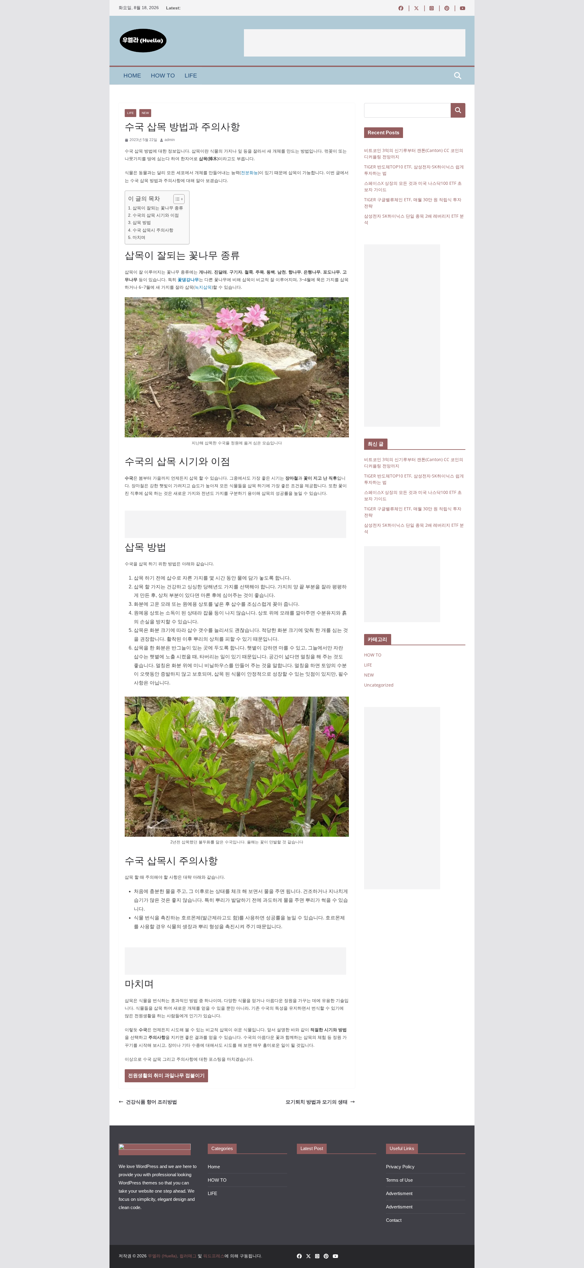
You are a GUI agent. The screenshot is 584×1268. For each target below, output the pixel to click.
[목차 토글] (176, 199)
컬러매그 (187, 1255)
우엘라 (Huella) (162, 1255)
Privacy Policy (400, 1166)
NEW (145, 113)
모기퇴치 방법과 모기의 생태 (317, 1101)
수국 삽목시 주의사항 (153, 230)
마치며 (139, 237)
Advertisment (399, 1193)
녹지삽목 (203, 287)
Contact (393, 1220)
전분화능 (249, 172)
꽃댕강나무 (188, 279)
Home (132, 75)
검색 (458, 110)
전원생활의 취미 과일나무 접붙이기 (166, 1075)
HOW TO (163, 75)
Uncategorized (379, 685)
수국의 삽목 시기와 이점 (156, 215)
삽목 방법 (142, 222)
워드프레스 (213, 1255)
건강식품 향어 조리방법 (151, 1101)
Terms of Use (399, 1180)
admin (170, 140)
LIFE (191, 75)
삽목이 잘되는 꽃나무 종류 (158, 207)
